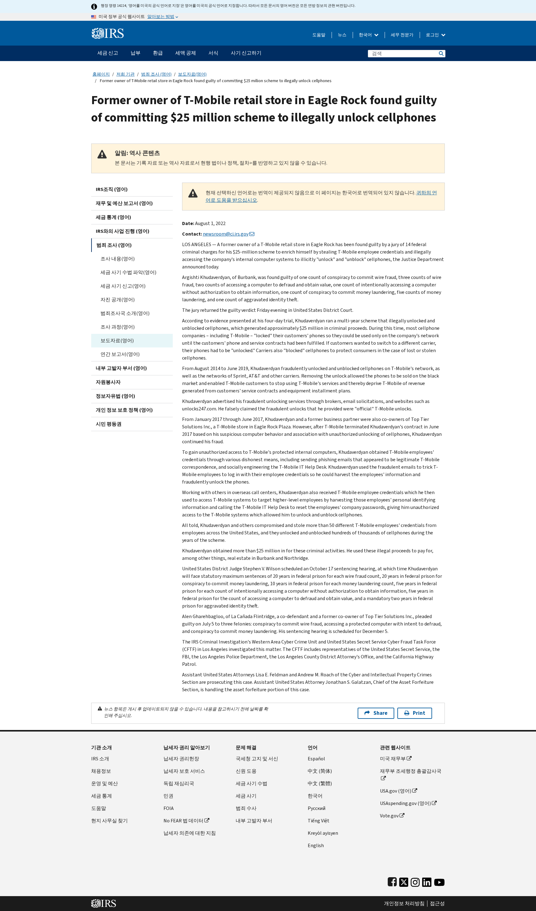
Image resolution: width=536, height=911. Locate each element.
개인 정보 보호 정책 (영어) (124, 410)
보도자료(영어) (192, 74)
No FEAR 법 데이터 (183, 820)
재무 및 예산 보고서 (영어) (124, 203)
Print (419, 713)
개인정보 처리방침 (404, 903)
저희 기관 (125, 74)
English (316, 845)
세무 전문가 (402, 35)
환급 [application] (158, 53)
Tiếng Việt (318, 820)
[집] (108, 31)
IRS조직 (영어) (112, 189)
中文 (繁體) (320, 783)
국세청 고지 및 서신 (257, 758)
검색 (441, 53)
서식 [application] (213, 53)
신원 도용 (246, 771)
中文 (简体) (320, 771)
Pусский (316, 808)
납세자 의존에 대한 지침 (189, 833)
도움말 (318, 35)
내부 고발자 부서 (254, 820)
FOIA (168, 808)
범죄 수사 (246, 808)
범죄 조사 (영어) (156, 74)
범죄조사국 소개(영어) (125, 313)
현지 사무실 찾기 (109, 820)
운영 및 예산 (104, 783)
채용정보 (101, 771)
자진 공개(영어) (117, 299)
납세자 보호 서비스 (184, 771)
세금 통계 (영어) (113, 217)
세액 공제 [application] (185, 53)
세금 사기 (246, 796)
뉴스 (342, 35)
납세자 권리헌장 (181, 758)
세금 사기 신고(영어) (122, 286)
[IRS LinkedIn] (426, 881)
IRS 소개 (100, 758)
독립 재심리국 (178, 783)
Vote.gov (389, 815)
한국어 (366, 35)
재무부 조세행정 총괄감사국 (410, 771)
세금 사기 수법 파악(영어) (128, 272)
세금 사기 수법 (251, 783)
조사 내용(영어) (117, 258)
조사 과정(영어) (117, 327)
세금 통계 (101, 796)
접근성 (437, 903)
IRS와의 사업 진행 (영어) (123, 231)
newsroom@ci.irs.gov (225, 234)
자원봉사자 (108, 382)
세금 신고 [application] (107, 53)
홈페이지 (101, 74)
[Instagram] (415, 881)
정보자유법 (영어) (115, 396)
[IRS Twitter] (404, 881)
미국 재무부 (393, 758)
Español (316, 758)
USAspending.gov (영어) (405, 803)
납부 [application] (136, 53)
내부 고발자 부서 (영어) (121, 368)
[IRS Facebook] (392, 881)
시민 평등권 (109, 424)
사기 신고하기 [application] (246, 53)
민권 (168, 796)
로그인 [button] (433, 35)
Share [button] (380, 713)
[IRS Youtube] (439, 881)
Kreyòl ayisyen (323, 833)
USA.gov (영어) (395, 791)
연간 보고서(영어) (120, 354)
